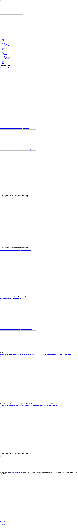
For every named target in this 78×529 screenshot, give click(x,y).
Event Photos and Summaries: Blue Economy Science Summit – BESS (16, 329)
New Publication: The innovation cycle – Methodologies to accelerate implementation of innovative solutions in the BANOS (28, 405)
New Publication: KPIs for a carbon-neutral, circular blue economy (15, 250)
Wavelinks (3, 48)
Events (3, 49)
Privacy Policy (4, 524)
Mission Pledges (4, 39)
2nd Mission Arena (6, 46)
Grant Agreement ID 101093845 (15, 472)
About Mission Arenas (7, 44)
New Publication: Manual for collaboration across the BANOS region (16, 149)
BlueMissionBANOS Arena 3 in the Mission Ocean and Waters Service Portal (18, 99)
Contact (3, 50)
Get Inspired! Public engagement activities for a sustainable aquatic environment (19, 67)
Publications (5, 41)
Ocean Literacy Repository (7, 42)
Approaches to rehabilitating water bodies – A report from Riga (14, 128)
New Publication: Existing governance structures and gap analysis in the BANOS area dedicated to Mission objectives (27, 198)
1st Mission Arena (6, 45)
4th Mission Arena (6, 47)
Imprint (3, 523)
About (3, 38)
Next (1, 455)
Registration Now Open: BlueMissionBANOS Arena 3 (12, 298)
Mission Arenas (4, 43)
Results (3, 40)
